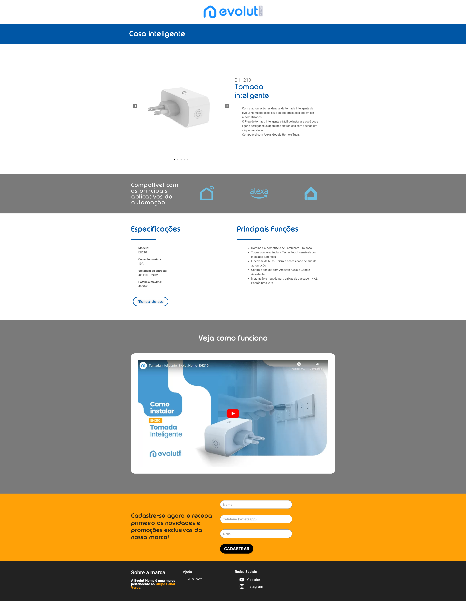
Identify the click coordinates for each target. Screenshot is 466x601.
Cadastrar (236, 548)
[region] (47, 572)
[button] (135, 106)
